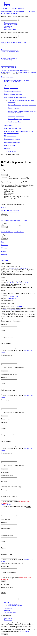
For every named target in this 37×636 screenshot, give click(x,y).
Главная (3, 70)
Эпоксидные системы (11, 88)
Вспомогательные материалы (13, 94)
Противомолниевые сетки (12, 142)
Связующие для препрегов (12, 91)
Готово (28, 506)
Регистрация (13, 13)
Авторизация (5, 13)
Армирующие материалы (12, 85)
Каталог (6, 602)
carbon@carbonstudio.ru (8, 11)
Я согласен (4, 634)
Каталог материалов (10, 23)
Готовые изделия (9, 145)
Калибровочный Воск (14, 122)
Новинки (7, 148)
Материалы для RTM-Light (12, 128)
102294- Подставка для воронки (10, 210)
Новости (7, 4)
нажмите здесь (24, 631)
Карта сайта (4, 260)
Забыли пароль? (6, 504)
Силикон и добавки (14, 108)
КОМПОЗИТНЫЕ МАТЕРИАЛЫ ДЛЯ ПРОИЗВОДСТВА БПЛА (16, 80)
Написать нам (19, 11)
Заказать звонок (32, 11)
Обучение (7, 27)
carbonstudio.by (11, 298)
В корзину (4, 175)
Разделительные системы (12, 139)
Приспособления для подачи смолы (25, 72)
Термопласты (8, 125)
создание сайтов (20, 306)
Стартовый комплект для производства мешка (22, 105)
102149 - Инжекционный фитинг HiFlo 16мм (14, 220)
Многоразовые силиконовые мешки (15, 97)
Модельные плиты (10, 136)
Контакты (7, 5)
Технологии (8, 26)
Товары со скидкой (10, 151)
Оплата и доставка (10, 29)
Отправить (4, 371)
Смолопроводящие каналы (16, 116)
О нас (6, 2)
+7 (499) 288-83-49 (18, 8)
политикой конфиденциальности (12, 310)
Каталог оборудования (11, 24)
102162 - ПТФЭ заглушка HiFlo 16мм (12, 232)
